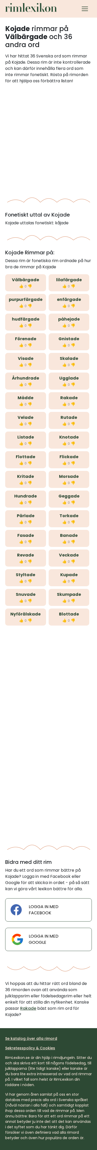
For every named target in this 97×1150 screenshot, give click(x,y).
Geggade (68, 496)
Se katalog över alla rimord (31, 1038)
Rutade (69, 417)
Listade (25, 437)
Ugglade (69, 378)
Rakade (69, 398)
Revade (25, 555)
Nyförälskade (25, 614)
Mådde (25, 398)
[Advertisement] (48, 138)
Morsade (69, 476)
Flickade (68, 457)
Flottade (25, 457)
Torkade (68, 516)
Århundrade (25, 378)
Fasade (25, 535)
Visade (25, 358)
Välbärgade (25, 280)
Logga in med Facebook (43, 910)
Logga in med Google (43, 939)
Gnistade (68, 339)
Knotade (69, 437)
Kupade (69, 575)
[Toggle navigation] (85, 9)
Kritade (25, 476)
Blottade (69, 614)
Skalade (69, 358)
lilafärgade (69, 280)
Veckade (69, 555)
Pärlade (25, 516)
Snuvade (25, 594)
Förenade (25, 339)
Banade (69, 535)
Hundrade (25, 496)
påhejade (69, 319)
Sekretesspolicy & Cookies (30, 1048)
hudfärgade (25, 319)
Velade (25, 417)
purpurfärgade (25, 299)
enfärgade (69, 299)
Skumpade (69, 594)
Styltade (25, 575)
